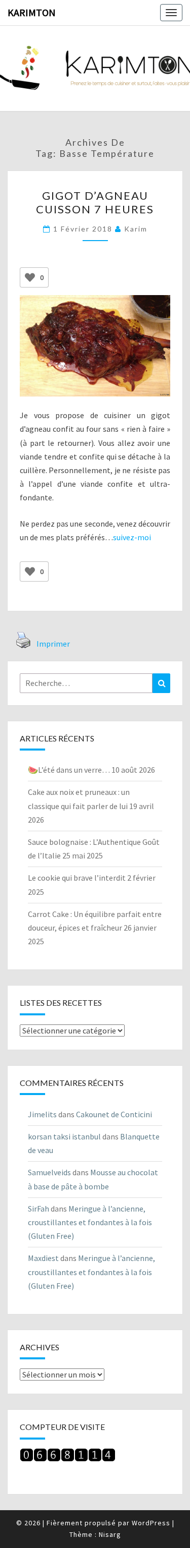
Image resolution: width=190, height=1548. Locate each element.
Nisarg (110, 1534)
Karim (135, 228)
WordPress (151, 1522)
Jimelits (42, 1114)
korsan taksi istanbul (64, 1136)
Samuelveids (49, 1172)
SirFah (38, 1208)
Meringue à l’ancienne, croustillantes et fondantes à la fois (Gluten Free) (90, 1222)
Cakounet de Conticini (114, 1114)
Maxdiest (43, 1258)
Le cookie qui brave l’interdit (77, 878)
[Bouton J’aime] (29, 277)
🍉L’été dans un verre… (69, 770)
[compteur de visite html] (68, 1458)
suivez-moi (132, 537)
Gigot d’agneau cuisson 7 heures (95, 202)
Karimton (32, 12)
